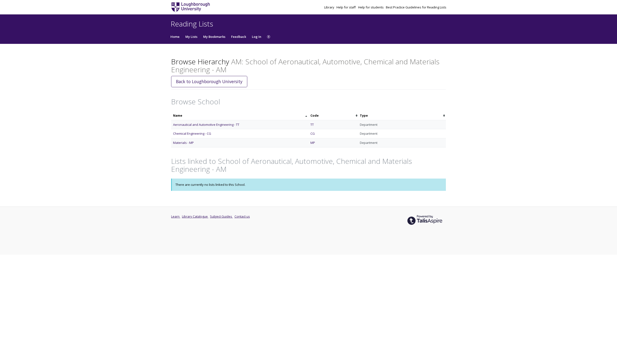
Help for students (371, 7)
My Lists (191, 36)
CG (312, 133)
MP (312, 142)
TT (312, 124)
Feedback (238, 36)
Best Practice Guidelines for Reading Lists (416, 7)
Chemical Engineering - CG (192, 133)
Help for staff (346, 7)
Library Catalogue (195, 216)
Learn (175, 216)
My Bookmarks (214, 36)
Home (175, 36)
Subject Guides (221, 216)
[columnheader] (239, 115)
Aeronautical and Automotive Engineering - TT (206, 124)
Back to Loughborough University (209, 81)
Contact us (242, 216)
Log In (256, 36)
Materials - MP (183, 142)
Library (329, 7)
